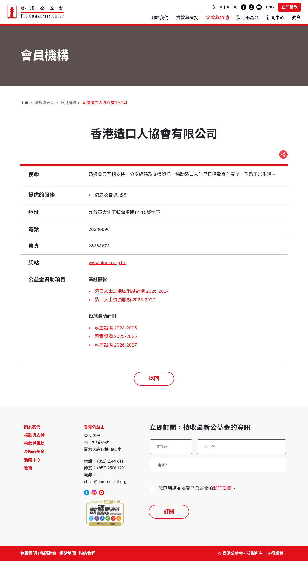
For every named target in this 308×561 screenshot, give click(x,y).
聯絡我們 (87, 553)
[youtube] (259, 7)
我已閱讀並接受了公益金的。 (197, 488)
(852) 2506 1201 (111, 467)
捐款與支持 (34, 435)
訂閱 (169, 512)
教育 (28, 468)
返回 (154, 378)
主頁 (24, 102)
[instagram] (251, 7)
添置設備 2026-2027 (116, 345)
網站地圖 (67, 553)
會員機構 (68, 102)
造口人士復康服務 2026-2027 (125, 300)
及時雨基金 (34, 451)
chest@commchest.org (105, 481)
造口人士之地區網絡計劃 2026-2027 (132, 291)
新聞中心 (32, 460)
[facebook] (243, 7)
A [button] (221, 7)
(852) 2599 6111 (111, 461)
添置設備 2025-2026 (116, 336)
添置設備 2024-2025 (116, 328)
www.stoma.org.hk (107, 262)
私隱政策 (222, 488)
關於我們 (32, 427)
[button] (214, 7)
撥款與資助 (44, 102)
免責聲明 (28, 553)
